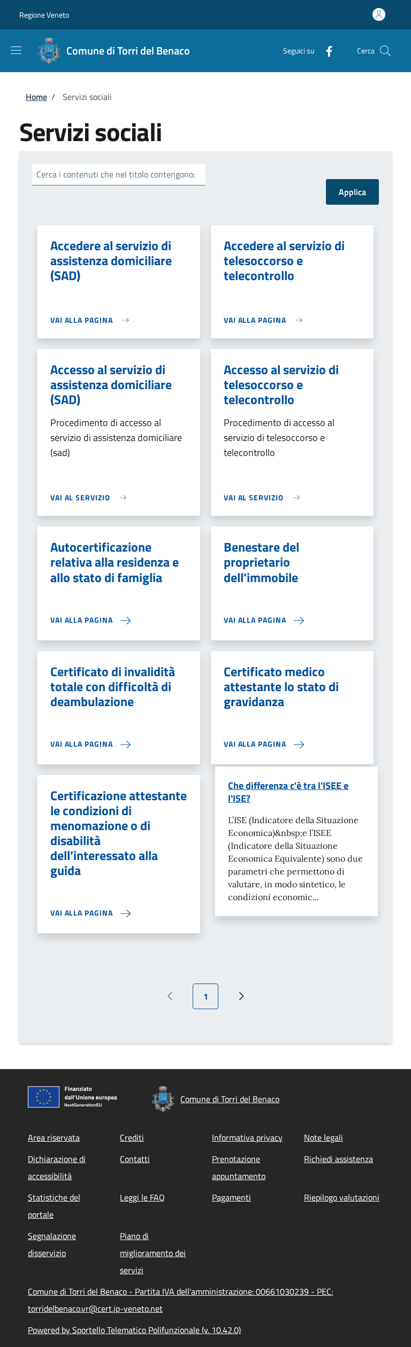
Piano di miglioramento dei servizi (153, 1252)
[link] (92, 320)
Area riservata (54, 1137)
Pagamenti (231, 1197)
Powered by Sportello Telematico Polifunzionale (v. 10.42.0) (134, 1329)
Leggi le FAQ (142, 1197)
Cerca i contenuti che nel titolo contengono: (115, 174)
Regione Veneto (44, 14)
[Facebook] (325, 50)
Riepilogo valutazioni (341, 1197)
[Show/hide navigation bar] (16, 50)
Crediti (132, 1137)
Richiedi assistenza (338, 1158)
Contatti (135, 1158)
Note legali (323, 1137)
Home (36, 96)
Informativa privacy (247, 1137)
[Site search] (385, 50)
